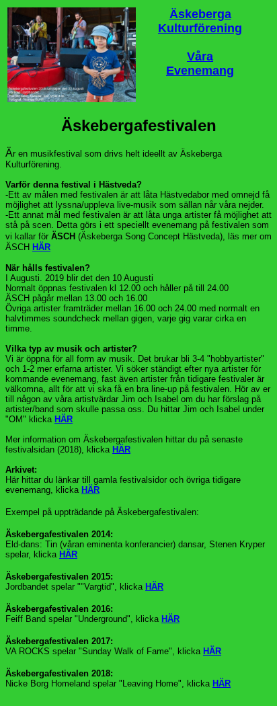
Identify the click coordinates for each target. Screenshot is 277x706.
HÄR (41, 247)
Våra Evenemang (200, 63)
